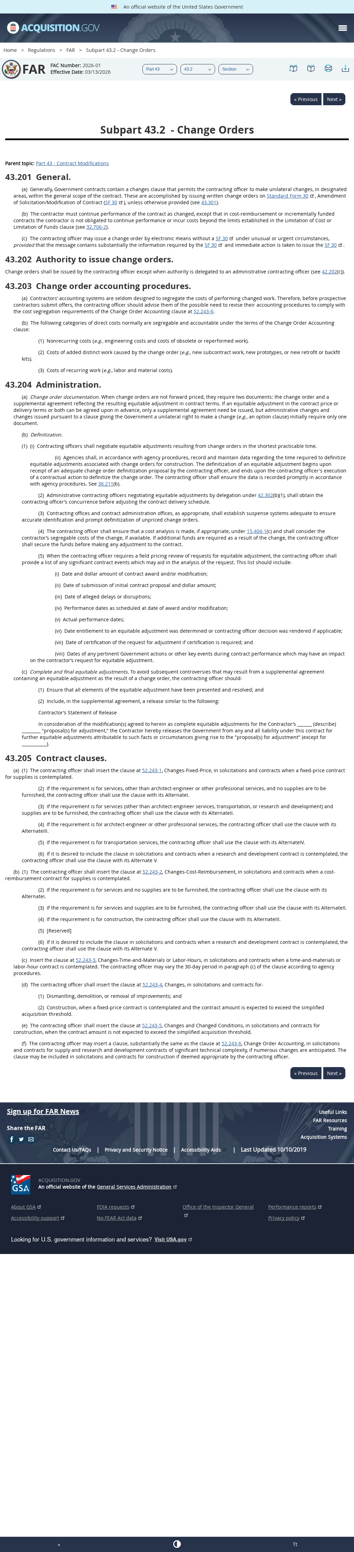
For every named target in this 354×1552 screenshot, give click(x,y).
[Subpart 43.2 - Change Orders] (293, 69)
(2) (41, 352)
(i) (32, 446)
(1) (41, 340)
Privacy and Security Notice (136, 1149)
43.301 (208, 202)
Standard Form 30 (287, 195)
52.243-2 (152, 871)
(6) (41, 853)
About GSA (23, 1206)
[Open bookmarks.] (310, 69)
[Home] (53, 28)
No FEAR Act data (117, 1218)
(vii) (59, 642)
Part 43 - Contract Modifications (72, 163)
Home (10, 50)
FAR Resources (330, 1120)
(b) (25, 213)
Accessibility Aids (201, 1149)
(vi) (58, 631)
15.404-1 (257, 531)
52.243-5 (152, 1025)
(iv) (58, 608)
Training (337, 1128)
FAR (70, 50)
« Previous (306, 99)
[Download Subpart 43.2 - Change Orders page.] (345, 69)
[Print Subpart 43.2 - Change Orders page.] (328, 69)
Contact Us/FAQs (72, 1149)
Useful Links (333, 1112)
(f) (24, 1043)
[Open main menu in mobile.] (342, 28)
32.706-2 (96, 227)
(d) (25, 984)
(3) (41, 370)
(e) (24, 1025)
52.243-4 (152, 984)
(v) (57, 619)
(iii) (58, 596)
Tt (295, 1544)
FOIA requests (113, 1206)
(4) (41, 531)
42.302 (265, 495)
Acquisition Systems (324, 1137)
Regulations (41, 50)
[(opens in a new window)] (22, 1183)
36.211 (105, 483)
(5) (41, 555)
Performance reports (292, 1206)
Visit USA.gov (171, 1239)
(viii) (59, 653)
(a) (24, 189)
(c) (24, 238)
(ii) (57, 457)
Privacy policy (283, 1218)
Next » (334, 99)
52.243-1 (152, 770)
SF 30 (111, 202)
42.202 (329, 271)
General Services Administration (134, 1186)
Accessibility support (35, 1218)
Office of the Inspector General (218, 1206)
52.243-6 (203, 311)
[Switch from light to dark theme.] (177, 1544)
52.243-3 (85, 960)
